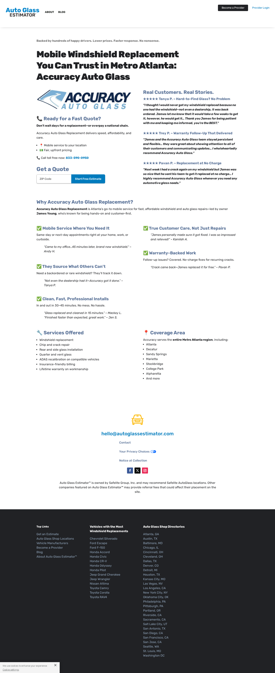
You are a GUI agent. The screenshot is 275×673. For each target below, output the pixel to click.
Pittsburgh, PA (153, 606)
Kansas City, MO (154, 579)
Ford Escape (98, 543)
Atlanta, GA (151, 534)
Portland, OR (152, 610)
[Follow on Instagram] (145, 471)
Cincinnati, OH (153, 552)
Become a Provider (233, 7)
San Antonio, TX (154, 628)
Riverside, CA (152, 615)
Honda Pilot (98, 570)
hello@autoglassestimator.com (137, 434)
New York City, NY (155, 592)
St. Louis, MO (152, 651)
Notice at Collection (133, 460)
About (49, 12)
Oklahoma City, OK (156, 597)
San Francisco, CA (156, 637)
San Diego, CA (153, 633)
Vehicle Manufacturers (52, 543)
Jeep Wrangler (100, 579)
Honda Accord (100, 552)
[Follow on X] (137, 471)
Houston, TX (151, 574)
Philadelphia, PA (154, 601)
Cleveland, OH (153, 556)
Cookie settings (11, 669)
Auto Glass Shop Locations (55, 538)
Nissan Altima (99, 583)
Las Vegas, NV (153, 583)
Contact (125, 442)
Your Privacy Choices (134, 451)
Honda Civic (98, 556)
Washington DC (154, 655)
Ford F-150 (97, 547)
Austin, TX (150, 538)
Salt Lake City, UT (155, 624)
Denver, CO (151, 565)
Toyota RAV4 (98, 597)
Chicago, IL (151, 547)
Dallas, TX (150, 561)
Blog (61, 12)
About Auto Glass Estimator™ (56, 556)
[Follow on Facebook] (130, 471)
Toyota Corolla (99, 592)
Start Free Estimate (88, 179)
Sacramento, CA (154, 619)
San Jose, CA (152, 642)
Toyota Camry (99, 588)
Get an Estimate (47, 534)
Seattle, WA (151, 646)
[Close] (54, 665)
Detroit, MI (150, 570)
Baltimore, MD (153, 543)
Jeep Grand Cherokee (105, 574)
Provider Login (260, 8)
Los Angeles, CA (154, 588)
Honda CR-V (98, 561)
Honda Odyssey (101, 565)
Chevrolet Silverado (103, 538)
